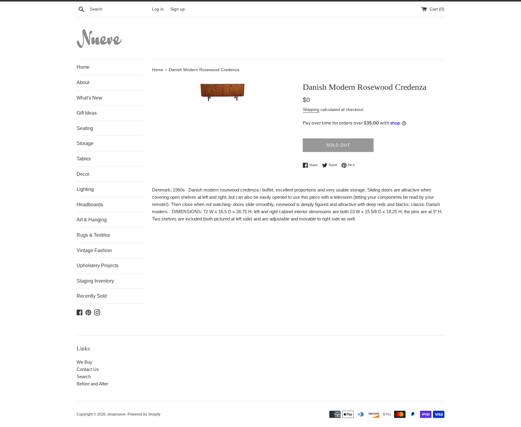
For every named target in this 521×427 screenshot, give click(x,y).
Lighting (85, 189)
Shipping (311, 109)
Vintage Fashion (94, 250)
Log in (158, 9)
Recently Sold (92, 296)
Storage (85, 143)
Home (83, 67)
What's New (89, 97)
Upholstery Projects (97, 265)
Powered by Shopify (144, 414)
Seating (85, 128)
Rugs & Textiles (93, 235)
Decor (83, 174)
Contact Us (88, 369)
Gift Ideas (87, 112)
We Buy (84, 362)
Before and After (92, 383)
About (83, 82)
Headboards (90, 204)
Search (84, 376)
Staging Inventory (95, 280)
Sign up (177, 9)
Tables (84, 158)
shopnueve (116, 414)
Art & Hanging (92, 219)
